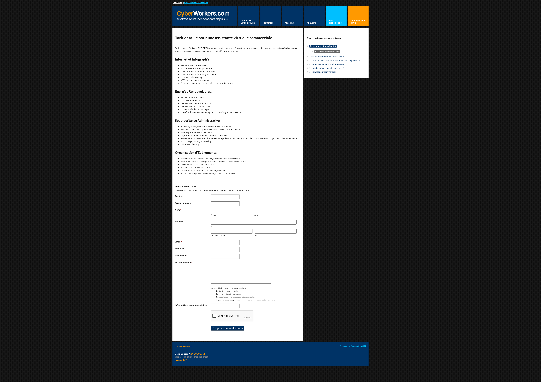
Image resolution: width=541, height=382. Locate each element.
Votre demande (183, 262)
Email (178, 241)
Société (179, 196)
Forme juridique (183, 203)
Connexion (177, 2)
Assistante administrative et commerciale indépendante (334, 60)
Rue (212, 226)
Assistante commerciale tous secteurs (326, 56)
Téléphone (181, 255)
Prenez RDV (181, 360)
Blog (177, 346)
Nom (178, 209)
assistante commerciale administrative (326, 64)
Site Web (179, 248)
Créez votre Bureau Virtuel (196, 2)
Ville (257, 235)
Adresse (179, 221)
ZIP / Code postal (218, 235)
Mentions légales (186, 346)
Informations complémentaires (191, 305)
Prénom (214, 215)
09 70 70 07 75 (198, 354)
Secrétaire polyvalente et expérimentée (327, 68)
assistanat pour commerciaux (322, 72)
